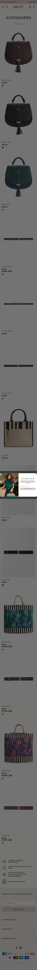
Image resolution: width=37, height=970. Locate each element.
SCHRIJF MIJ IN (27, 488)
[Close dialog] (35, 474)
